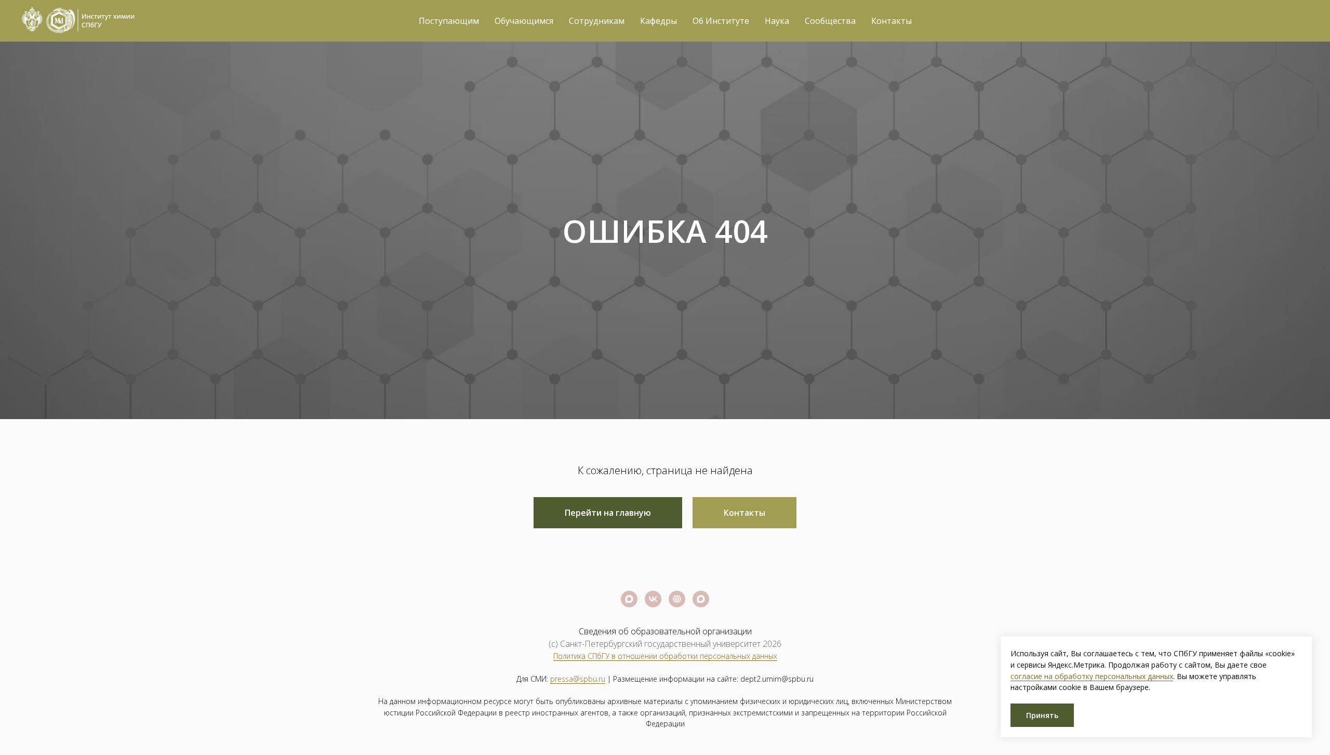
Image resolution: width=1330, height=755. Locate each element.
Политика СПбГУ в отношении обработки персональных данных (665, 656)
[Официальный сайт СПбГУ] (677, 599)
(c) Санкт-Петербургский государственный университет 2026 (665, 643)
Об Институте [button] (721, 21)
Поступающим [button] (449, 21)
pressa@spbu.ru (577, 679)
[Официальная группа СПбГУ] (653, 599)
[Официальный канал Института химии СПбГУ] (701, 599)
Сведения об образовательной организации (665, 631)
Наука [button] (777, 21)
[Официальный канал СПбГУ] (629, 599)
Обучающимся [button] (524, 21)
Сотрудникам (596, 21)
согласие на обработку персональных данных (1091, 676)
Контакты (891, 21)
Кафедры (658, 21)
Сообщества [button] (830, 21)
